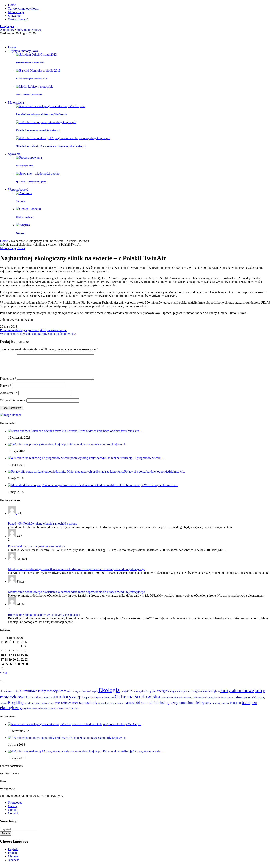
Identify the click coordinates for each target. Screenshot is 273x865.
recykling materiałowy (37, 703)
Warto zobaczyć (18, 19)
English (13, 849)
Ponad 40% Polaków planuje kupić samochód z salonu (42, 523)
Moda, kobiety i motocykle (29, 94)
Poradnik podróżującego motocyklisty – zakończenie (33, 330)
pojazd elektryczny (254, 697)
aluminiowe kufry (9, 691)
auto (69, 691)
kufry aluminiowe (237, 690)
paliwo (238, 697)
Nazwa (5, 385)
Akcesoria (21, 201)
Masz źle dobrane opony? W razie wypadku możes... (144, 485)
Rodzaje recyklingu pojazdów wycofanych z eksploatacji (44, 614)
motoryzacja (69, 697)
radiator (3, 703)
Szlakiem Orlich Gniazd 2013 (30, 62)
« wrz (3, 672)
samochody (88, 702)
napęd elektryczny (94, 697)
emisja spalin (139, 691)
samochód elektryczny (195, 703)
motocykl (49, 697)
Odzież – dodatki (24, 217)
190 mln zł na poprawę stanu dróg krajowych (38, 130)
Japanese (13, 860)
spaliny (216, 703)
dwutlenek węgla (90, 691)
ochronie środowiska (172, 697)
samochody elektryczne (111, 703)
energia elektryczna (179, 691)
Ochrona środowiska (137, 696)
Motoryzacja (16, 12)
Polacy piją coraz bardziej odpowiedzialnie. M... (154, 471)
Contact (13, 813)
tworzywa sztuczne (54, 708)
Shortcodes (15, 802)
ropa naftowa (63, 702)
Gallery (12, 806)
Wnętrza (20, 233)
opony (230, 697)
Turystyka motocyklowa (23, 8)
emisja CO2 (126, 691)
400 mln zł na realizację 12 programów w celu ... (133, 458)
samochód (132, 702)
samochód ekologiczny (159, 702)
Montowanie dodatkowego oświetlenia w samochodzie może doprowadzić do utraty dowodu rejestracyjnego (76, 569)
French (12, 852)
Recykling (16, 702)
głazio (217, 691)
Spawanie (14, 15)
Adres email (9, 393)
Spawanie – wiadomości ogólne (31, 181)
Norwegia (109, 697)
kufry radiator (34, 697)
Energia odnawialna (202, 691)
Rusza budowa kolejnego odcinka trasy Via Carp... (109, 430)
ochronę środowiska (215, 697)
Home (12, 5)
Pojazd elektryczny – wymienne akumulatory (36, 546)
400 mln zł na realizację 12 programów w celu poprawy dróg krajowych (51, 146)
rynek (75, 702)
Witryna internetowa (13, 400)
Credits (12, 809)
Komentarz (8, 378)
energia (162, 691)
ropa (52, 703)
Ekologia (109, 690)
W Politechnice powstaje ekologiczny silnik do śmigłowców (38, 333)
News (21, 248)
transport (235, 703)
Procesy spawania (24, 165)
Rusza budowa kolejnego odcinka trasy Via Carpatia (41, 114)
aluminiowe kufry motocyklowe (43, 691)
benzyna (76, 691)
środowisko (71, 708)
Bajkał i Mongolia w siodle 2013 (31, 78)
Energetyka (150, 691)
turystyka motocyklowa (33, 708)
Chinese (13, 856)
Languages (7, 26)
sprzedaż (225, 703)
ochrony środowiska (194, 697)
